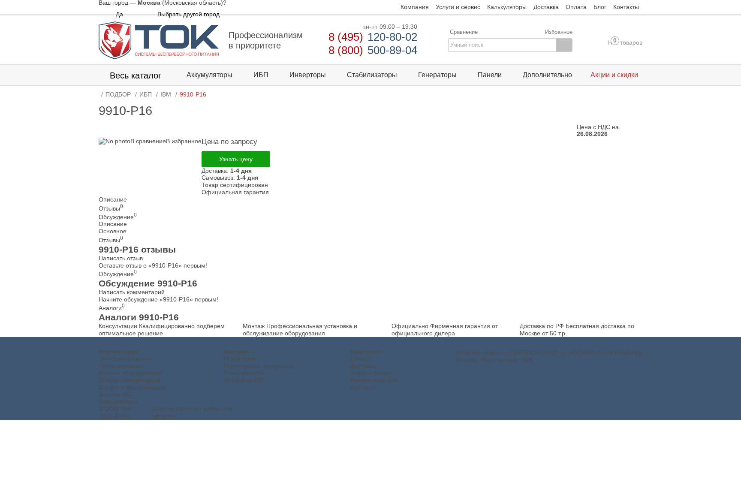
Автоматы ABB (244, 380)
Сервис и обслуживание (132, 387)
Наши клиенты (244, 372)
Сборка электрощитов (129, 380)
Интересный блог (374, 380)
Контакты (363, 387)
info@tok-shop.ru (479, 352)
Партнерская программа (258, 365)
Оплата (360, 358)
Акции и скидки (371, 372)
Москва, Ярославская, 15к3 (494, 359)
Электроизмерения (126, 358)
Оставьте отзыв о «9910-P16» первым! (153, 265)
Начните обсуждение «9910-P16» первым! (158, 299)
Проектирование (122, 365)
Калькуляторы (118, 401)
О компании (241, 358)
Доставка (363, 365)
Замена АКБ (116, 394)
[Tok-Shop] (159, 40)
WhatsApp (628, 352)
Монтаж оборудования (131, 372)
